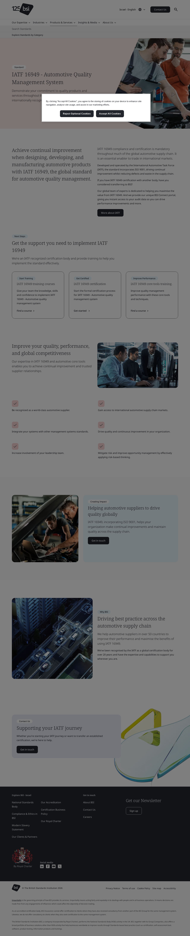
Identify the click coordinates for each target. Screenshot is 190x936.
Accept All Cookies (110, 113)
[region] (96, 108)
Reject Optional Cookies (77, 113)
